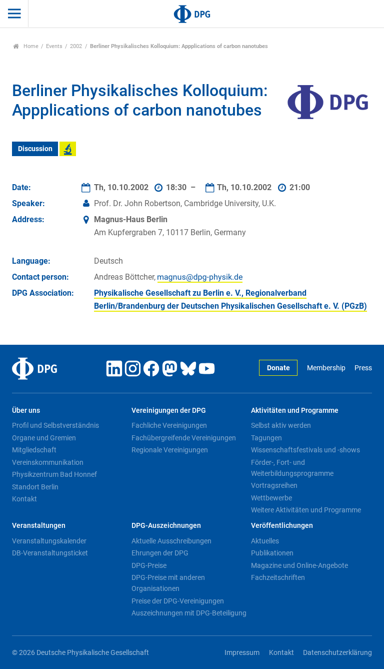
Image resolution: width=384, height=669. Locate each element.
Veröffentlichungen (282, 525)
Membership (326, 368)
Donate (278, 368)
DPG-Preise (149, 565)
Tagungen (266, 438)
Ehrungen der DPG (160, 553)
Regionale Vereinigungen (170, 450)
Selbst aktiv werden (281, 425)
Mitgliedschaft (34, 450)
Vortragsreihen (274, 485)
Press (363, 368)
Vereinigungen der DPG (169, 410)
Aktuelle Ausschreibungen (172, 541)
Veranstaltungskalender (49, 541)
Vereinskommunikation (48, 462)
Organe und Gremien (44, 438)
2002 (76, 46)
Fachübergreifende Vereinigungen (184, 438)
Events (54, 46)
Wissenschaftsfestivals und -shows (305, 450)
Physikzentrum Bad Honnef (54, 474)
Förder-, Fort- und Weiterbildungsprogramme (292, 467)
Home (30, 46)
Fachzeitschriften (278, 577)
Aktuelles (265, 541)
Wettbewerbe (271, 498)
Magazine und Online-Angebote (299, 565)
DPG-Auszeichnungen (166, 525)
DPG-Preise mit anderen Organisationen (168, 582)
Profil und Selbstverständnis (55, 425)
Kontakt (24, 499)
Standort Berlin (35, 487)
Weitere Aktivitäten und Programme (306, 510)
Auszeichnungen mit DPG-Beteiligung (189, 613)
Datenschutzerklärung (337, 652)
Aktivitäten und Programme (294, 410)
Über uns (26, 410)
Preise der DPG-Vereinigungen (178, 601)
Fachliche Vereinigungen (169, 425)
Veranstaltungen (39, 525)
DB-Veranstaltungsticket (50, 553)
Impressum (242, 652)
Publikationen (272, 553)
